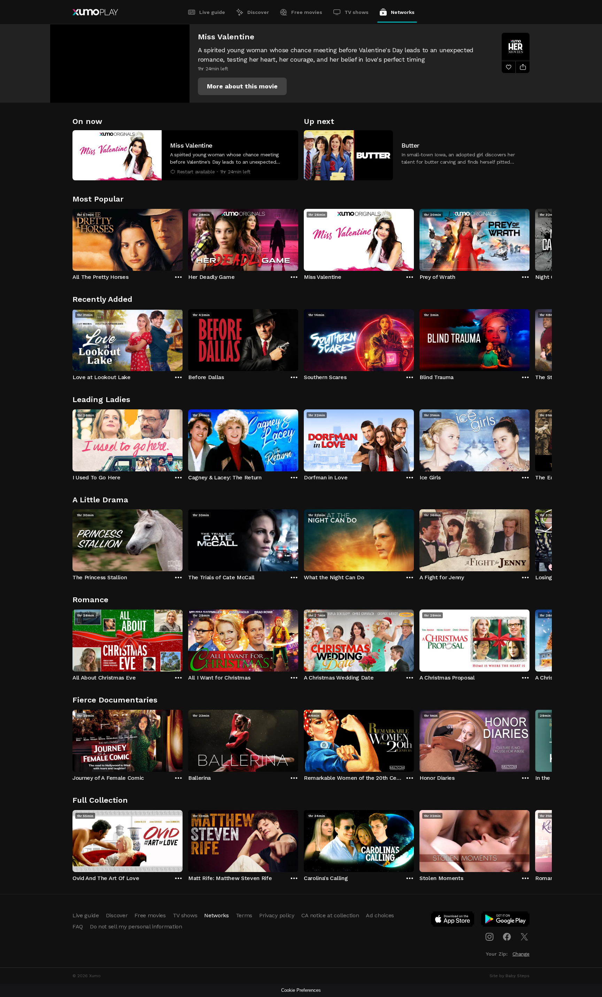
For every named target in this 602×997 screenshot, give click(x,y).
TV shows (357, 12)
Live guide (212, 12)
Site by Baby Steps (509, 975)
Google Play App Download (506, 920)
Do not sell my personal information (136, 926)
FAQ (77, 926)
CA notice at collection (330, 915)
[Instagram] (489, 937)
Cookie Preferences (301, 990)
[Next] (529, 238)
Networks (403, 12)
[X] (524, 937)
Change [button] (521, 954)
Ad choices (380, 915)
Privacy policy (276, 915)
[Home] (95, 12)
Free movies (306, 12)
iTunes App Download (453, 920)
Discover (258, 12)
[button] (242, 86)
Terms (244, 915)
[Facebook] (507, 937)
